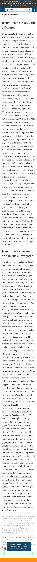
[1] (3, 40)
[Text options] (34, 10)
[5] (19, 418)
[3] (11, 180)
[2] (21, 40)
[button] (35, 4)
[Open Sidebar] (18, 560)
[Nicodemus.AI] (4, 549)
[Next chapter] (32, 553)
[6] (17, 442)
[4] (11, 203)
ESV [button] (28, 10)
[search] (17, 10)
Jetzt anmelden (21, 5)
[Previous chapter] (4, 553)
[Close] (28, 544)
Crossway (6, 16)
